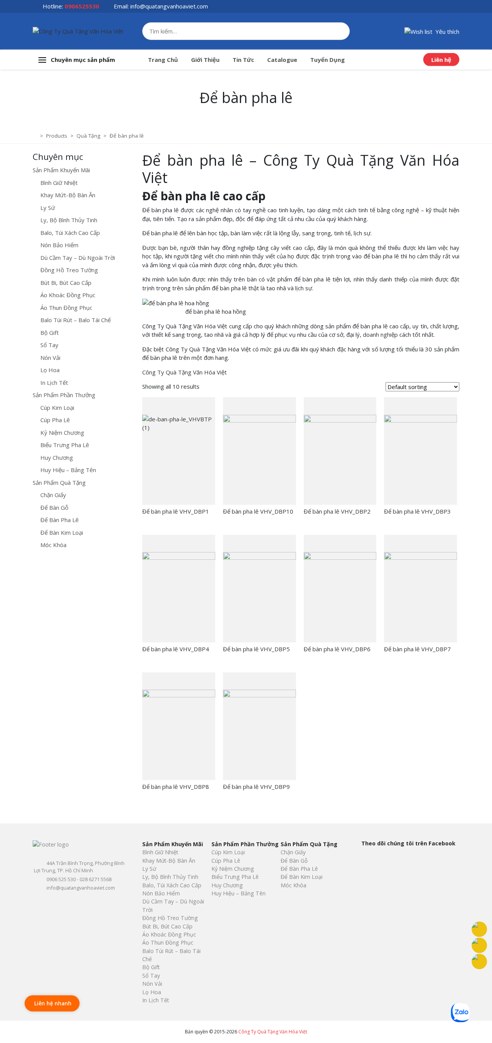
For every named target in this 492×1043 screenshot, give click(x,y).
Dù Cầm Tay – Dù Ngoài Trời (77, 257)
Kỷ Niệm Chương (62, 432)
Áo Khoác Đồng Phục (67, 295)
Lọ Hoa (50, 370)
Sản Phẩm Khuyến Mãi (61, 170)
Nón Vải (50, 357)
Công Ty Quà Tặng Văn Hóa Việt (184, 372)
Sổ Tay (49, 345)
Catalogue (282, 59)
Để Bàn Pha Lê (59, 520)
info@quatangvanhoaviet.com (169, 6)
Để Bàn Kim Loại (61, 532)
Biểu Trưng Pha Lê (64, 445)
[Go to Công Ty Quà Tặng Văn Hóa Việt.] (35, 135)
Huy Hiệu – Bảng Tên (68, 470)
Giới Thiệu (205, 59)
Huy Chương (56, 457)
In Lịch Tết (54, 382)
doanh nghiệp (380, 334)
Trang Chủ (163, 59)
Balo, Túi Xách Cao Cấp (70, 232)
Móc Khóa (53, 545)
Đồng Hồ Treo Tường (69, 270)
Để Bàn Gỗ (54, 507)
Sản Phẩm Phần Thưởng (64, 395)
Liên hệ (441, 59)
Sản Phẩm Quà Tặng (59, 482)
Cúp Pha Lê (55, 420)
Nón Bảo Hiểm (59, 245)
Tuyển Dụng (327, 59)
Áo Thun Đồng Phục (66, 307)
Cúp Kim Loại (57, 407)
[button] (431, 31)
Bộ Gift (49, 332)
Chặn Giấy (53, 495)
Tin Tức (243, 59)
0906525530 (82, 6)
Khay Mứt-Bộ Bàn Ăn (67, 195)
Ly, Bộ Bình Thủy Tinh (68, 220)
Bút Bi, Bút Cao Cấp (65, 282)
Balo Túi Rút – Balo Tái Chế (75, 320)
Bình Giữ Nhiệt (59, 182)
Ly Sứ (47, 207)
